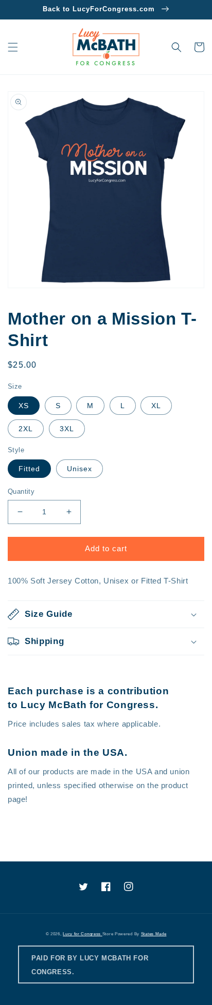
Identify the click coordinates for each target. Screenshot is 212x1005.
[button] (13, 47)
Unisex (79, 469)
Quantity (21, 491)
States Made (154, 933)
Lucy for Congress (82, 933)
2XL (26, 429)
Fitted (29, 469)
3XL (67, 429)
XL (156, 405)
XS (24, 405)
